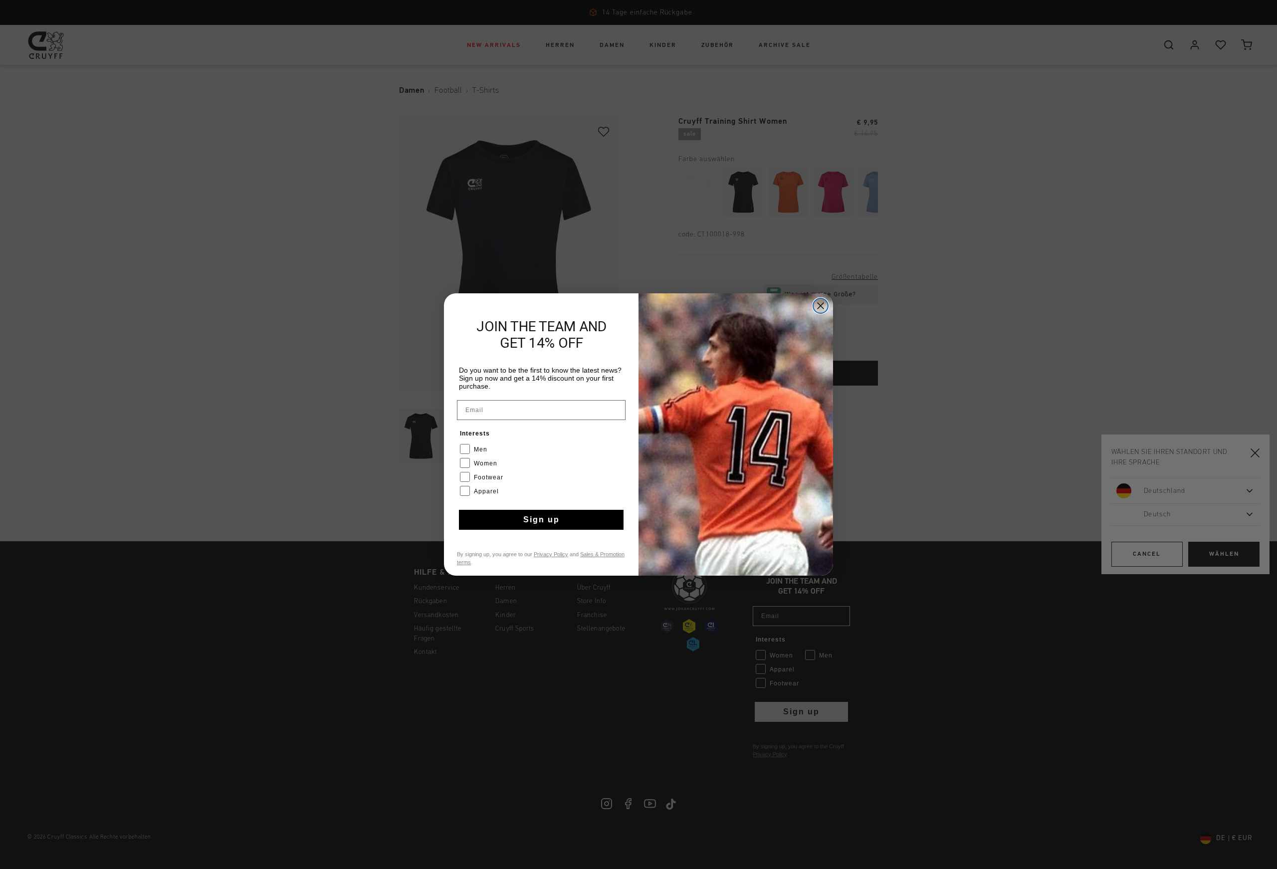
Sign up (541, 519)
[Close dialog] (820, 305)
